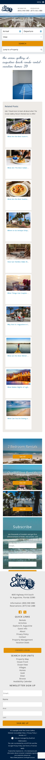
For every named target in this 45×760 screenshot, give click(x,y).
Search (22, 43)
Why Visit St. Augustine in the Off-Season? (23, 324)
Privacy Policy (22, 634)
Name (11, 551)
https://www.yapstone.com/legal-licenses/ (22, 757)
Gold (22, 673)
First (10, 560)
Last (10, 567)
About (22, 631)
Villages (22, 667)
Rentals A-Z (22, 735)
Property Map (22, 659)
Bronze (22, 678)
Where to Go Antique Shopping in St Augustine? (25, 230)
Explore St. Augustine (22, 626)
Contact (22, 637)
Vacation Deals (22, 642)
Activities (22, 623)
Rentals (22, 620)
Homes (22, 670)
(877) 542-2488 (36, 10)
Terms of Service (31, 746)
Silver (22, 676)
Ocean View (22, 664)
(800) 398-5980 (24, 10)
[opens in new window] (20, 612)
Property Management (22, 639)
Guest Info (22, 628)
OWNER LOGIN (22, 650)
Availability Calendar (22, 681)
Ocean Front (22, 662)
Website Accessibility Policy (17, 733)
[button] (39, 2)
